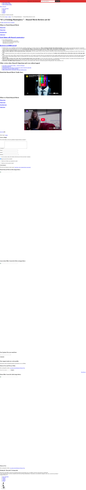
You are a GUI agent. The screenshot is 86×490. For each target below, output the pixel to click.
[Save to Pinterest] (3, 488)
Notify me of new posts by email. (7, 163)
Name (1, 150)
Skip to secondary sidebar (7, 4)
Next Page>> (83, 372)
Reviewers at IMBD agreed (8, 45)
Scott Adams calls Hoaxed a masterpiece (12, 37)
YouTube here (3, 32)
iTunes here (2, 27)
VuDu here (2, 34)
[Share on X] (3, 486)
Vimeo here (2, 30)
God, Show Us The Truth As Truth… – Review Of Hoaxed (13, 65)
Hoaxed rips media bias (6, 66)
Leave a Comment (11, 22)
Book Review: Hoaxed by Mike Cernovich (10, 68)
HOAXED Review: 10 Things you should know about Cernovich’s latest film (16, 67)
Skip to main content (6, 2)
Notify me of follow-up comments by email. (9, 161)
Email (1, 152)
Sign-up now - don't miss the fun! (33, 1)
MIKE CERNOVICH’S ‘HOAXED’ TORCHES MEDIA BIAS (14, 69)
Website (1, 154)
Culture (6, 135)
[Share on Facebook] (3, 483)
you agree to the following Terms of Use (17, 367)
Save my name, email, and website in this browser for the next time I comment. (15, 156)
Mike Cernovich (3, 6)
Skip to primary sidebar (6, 3)
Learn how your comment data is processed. (22, 167)
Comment (2, 148)
